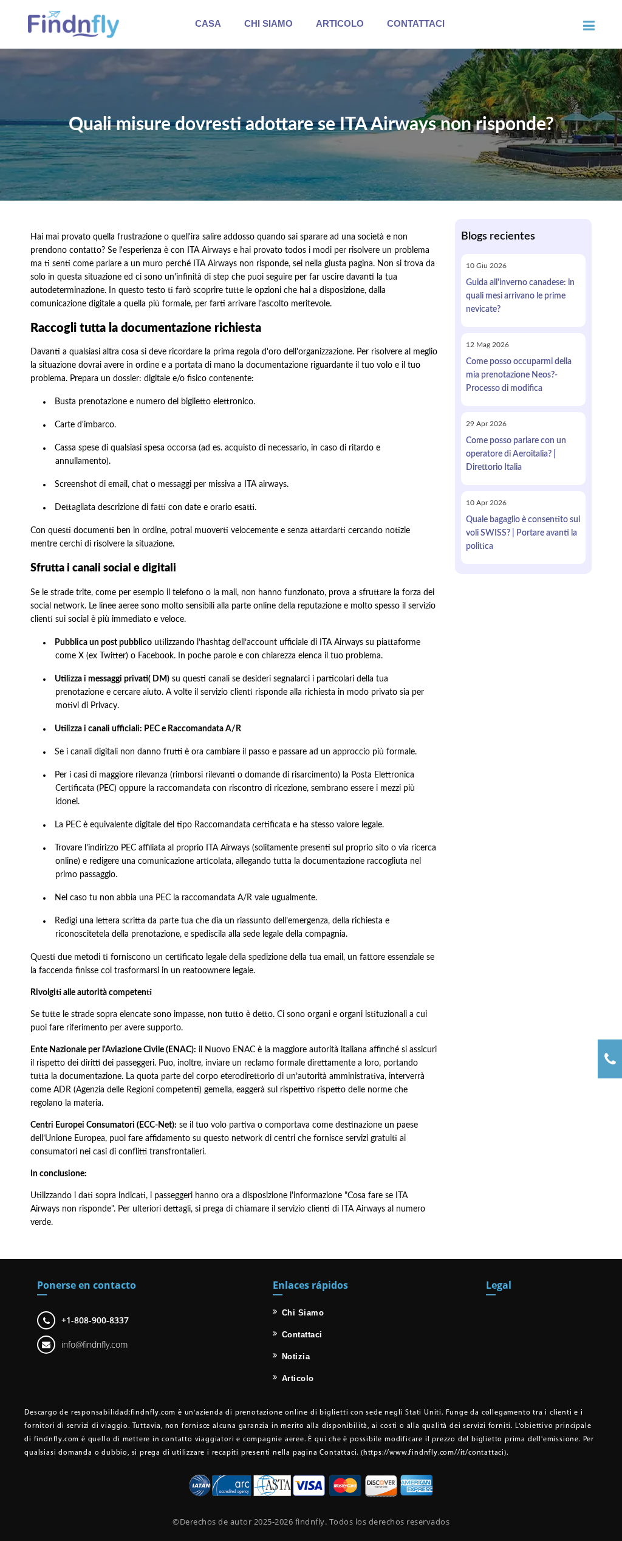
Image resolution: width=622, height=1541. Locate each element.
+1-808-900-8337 (95, 1320)
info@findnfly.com (94, 1344)
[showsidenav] (588, 26)
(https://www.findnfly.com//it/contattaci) (432, 1453)
